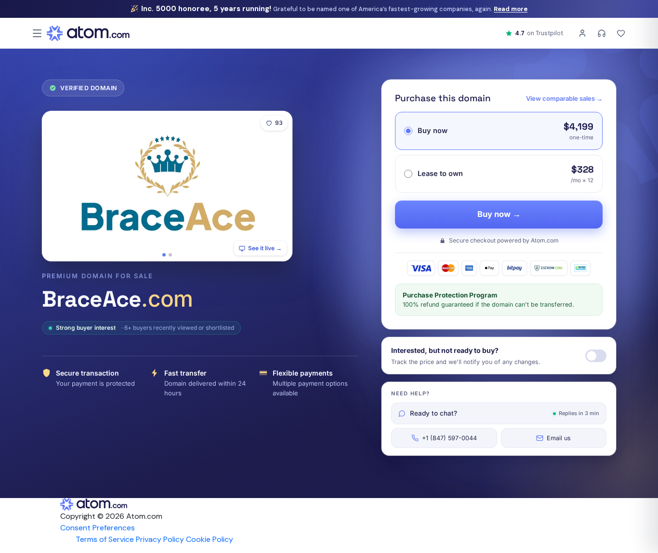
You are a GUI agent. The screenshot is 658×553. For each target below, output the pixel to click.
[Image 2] (170, 254)
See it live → (265, 248)
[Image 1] (164, 254)
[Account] (582, 33)
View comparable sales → (564, 98)
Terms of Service (105, 539)
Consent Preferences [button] (97, 528)
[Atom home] (88, 33)
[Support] (601, 33)
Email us (559, 438)
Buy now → (499, 214)
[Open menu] (37, 33)
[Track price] (595, 356)
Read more (510, 9)
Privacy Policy (160, 539)
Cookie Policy (209, 539)
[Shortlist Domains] (621, 33)
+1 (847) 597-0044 (449, 438)
